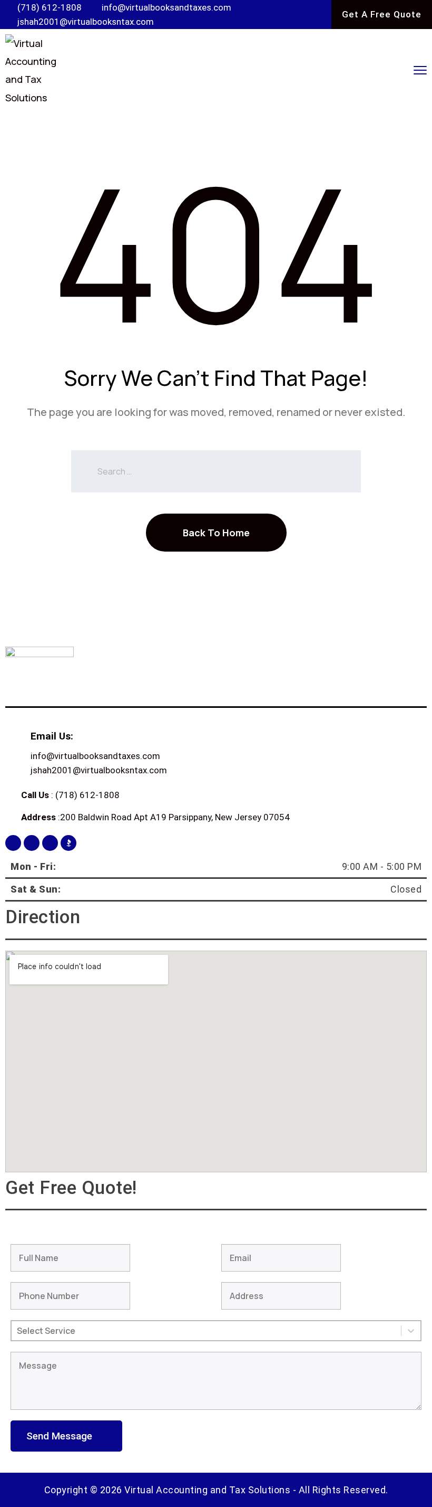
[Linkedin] (50, 843)
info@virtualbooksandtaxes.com (95, 756)
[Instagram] (32, 843)
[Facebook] (13, 843)
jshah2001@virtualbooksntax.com (99, 770)
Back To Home (216, 532)
